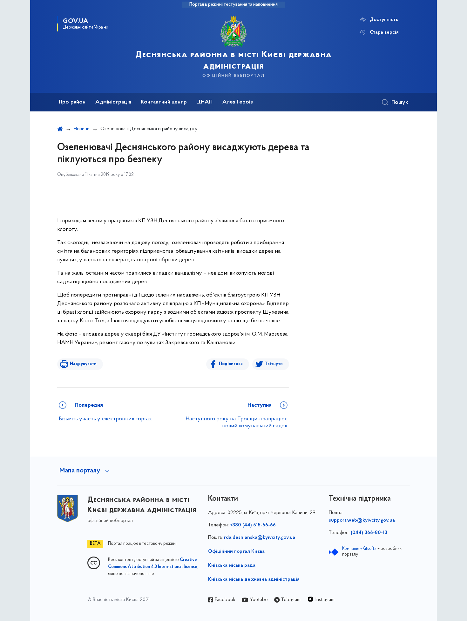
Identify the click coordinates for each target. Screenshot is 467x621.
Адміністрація (113, 102)
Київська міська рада (231, 565)
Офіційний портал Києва (236, 551)
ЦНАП (204, 102)
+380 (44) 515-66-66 (253, 525)
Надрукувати (83, 364)
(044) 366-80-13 (369, 532)
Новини (82, 128)
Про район (72, 102)
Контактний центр (164, 102)
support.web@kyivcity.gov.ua (362, 520)
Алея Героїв (237, 102)
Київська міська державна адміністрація (254, 579)
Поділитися (231, 364)
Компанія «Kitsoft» (359, 548)
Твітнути (274, 364)
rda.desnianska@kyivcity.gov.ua (259, 537)
